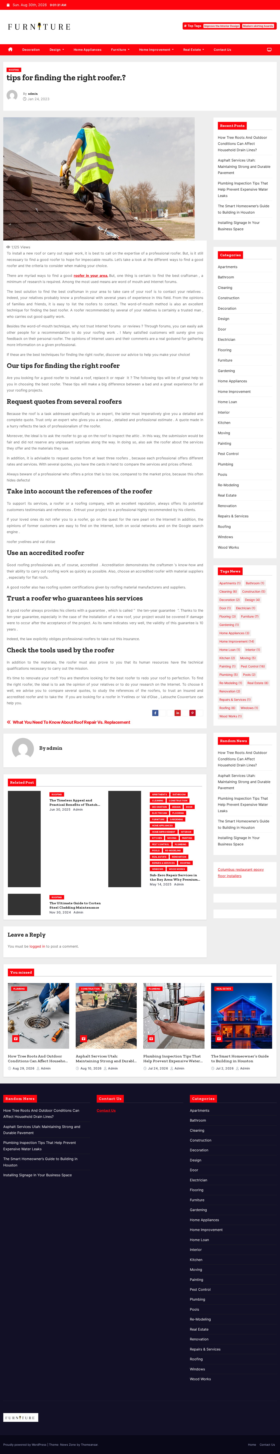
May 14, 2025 (161, 884)
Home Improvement (155, 49)
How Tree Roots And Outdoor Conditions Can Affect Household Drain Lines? (242, 143)
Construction (178, 800)
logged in (37, 946)
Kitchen (157, 838)
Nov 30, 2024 (60, 912)
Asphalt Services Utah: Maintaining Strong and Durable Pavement (244, 166)
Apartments (159, 794)
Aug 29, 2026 (24, 1068)
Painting (187, 838)
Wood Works (177, 869)
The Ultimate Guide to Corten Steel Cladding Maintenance (75, 905)
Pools (156, 850)
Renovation (179, 856)
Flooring (178, 813)
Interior (186, 832)
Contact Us (222, 49)
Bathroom (179, 794)
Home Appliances (88, 49)
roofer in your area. (91, 275)
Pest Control (160, 844)
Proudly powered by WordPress (25, 1444)
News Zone (68, 1444)
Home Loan (227, 402)
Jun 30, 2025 (59, 809)
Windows (157, 869)
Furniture (119, 49)
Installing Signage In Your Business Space (37, 1175)
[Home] (10, 49)
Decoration (31, 49)
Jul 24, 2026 (158, 1068)
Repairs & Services (163, 863)
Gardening (176, 819)
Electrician (159, 813)
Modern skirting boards (258, 26)
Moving (172, 838)
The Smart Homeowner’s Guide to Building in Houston (240, 1059)
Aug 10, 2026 (91, 1068)
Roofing (14, 69)
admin (33, 94)
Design (56, 49)
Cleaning (157, 800)
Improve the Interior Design (221, 26)
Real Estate (192, 49)
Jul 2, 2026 (225, 1068)
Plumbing (180, 844)
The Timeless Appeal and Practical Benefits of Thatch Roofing (73, 804)
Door (189, 807)
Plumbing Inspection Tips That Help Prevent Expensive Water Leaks (243, 189)
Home (252, 1444)
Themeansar (89, 1444)
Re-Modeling (173, 850)
